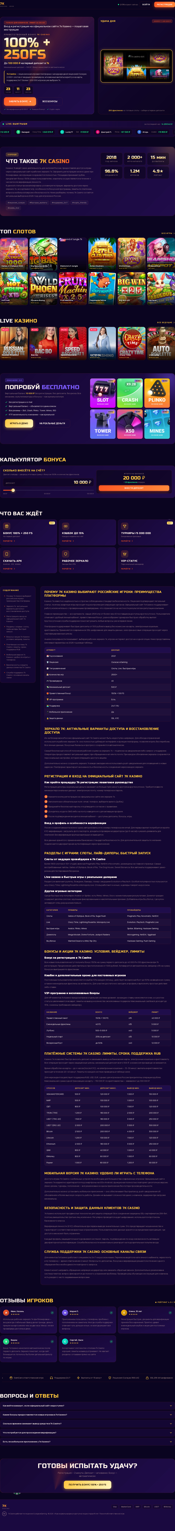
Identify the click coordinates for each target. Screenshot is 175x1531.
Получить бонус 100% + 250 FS (87, 1484)
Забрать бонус (18, 101)
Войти (146, 4)
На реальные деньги (52, 423)
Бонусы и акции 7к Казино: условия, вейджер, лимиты (18, 637)
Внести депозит (134, 488)
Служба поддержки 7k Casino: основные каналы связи (17, 675)
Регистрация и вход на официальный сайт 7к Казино (16, 618)
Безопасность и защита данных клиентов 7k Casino (18, 666)
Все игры (167, 233)
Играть (42, 1522)
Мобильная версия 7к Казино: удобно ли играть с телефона (18, 657)
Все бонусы (50, 101)
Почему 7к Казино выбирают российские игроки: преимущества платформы (18, 598)
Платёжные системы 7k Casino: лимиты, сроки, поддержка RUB (16, 647)
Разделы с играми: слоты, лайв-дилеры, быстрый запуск (17, 629)
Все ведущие (164, 322)
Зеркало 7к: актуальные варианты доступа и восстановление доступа (17, 608)
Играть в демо (19, 423)
